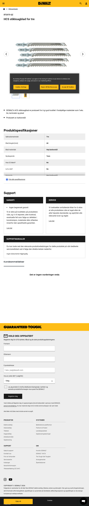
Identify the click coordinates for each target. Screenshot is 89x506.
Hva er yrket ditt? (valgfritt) (13, 376)
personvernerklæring (10, 406)
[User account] (86, 3)
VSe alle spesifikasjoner (17, 179)
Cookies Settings (21, 87)
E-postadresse (9, 365)
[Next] (82, 54)
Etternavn (7, 354)
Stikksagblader (13, 9)
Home (4, 9)
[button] (5, 479)
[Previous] (6, 54)
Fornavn (7, 344)
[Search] (80, 3)
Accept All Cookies (68, 87)
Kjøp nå (18, 501)
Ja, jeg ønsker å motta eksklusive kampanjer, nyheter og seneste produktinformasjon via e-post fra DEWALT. (28, 388)
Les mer (9, 228)
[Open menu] (3, 3)
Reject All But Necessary (49, 87)
